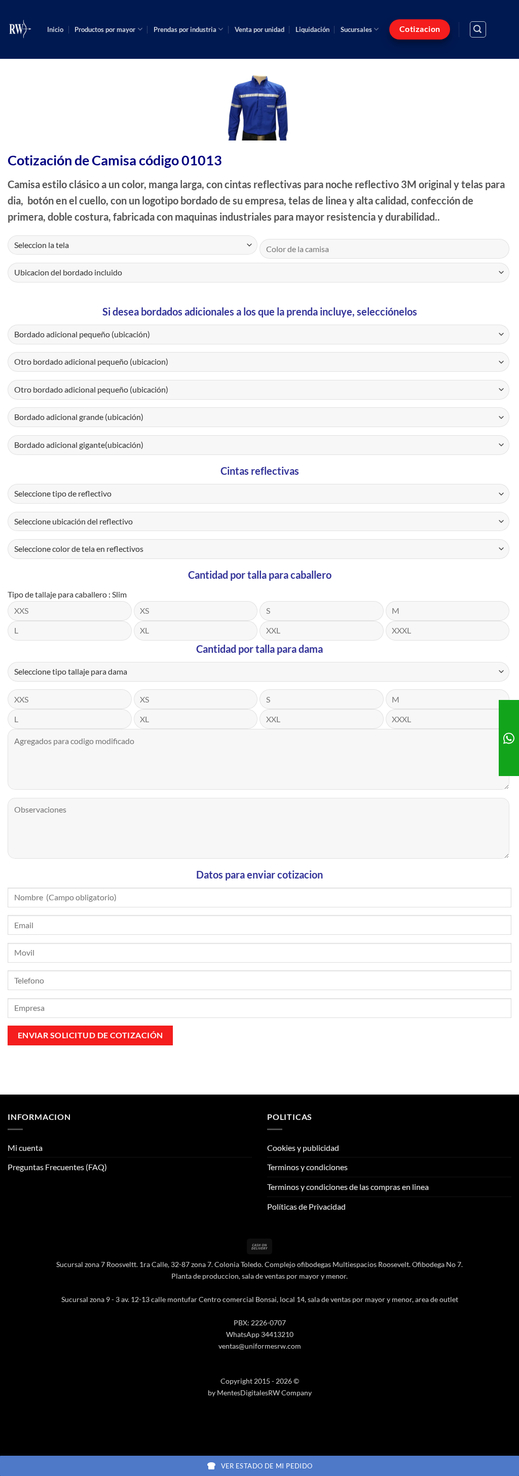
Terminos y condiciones (307, 1167)
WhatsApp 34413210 (259, 1334)
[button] (478, 29)
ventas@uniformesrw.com (259, 1346)
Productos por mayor (105, 29)
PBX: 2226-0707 (260, 1322)
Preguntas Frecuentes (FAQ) (57, 1167)
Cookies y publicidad (303, 1147)
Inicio (55, 29)
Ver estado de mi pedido (267, 1466)
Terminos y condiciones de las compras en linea (348, 1186)
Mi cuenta (25, 1147)
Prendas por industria (185, 29)
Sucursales (356, 29)
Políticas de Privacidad (306, 1206)
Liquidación (312, 29)
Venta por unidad (259, 29)
